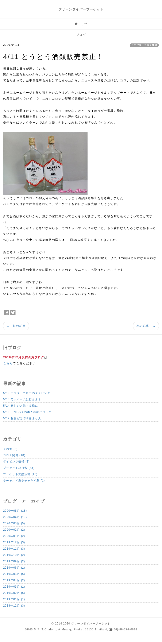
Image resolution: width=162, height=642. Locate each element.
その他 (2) (10, 448)
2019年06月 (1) (14, 567)
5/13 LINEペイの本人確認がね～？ (27, 412)
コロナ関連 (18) (14, 455)
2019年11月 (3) (14, 548)
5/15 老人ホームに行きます (22, 399)
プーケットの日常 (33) (18, 467)
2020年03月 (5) (14, 523)
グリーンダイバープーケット (80, 9)
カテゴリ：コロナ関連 (144, 45)
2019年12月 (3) (14, 542)
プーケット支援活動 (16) (20, 474)
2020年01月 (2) (14, 536)
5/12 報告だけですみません (22, 418)
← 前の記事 (16, 326)
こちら (8, 363)
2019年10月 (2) (14, 555)
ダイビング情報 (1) (16, 461)
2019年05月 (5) (14, 574)
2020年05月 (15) (15, 510)
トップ (83, 24)
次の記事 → (146, 326)
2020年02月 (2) (14, 529)
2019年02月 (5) (14, 593)
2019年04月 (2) (14, 580)
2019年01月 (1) (14, 599)
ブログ (81, 34)
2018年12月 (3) (14, 605)
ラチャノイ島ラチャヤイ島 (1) (24, 480)
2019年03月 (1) (14, 586)
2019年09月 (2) (14, 561)
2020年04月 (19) (15, 517)
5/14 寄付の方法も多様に (20, 405)
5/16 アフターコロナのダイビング (26, 393)
